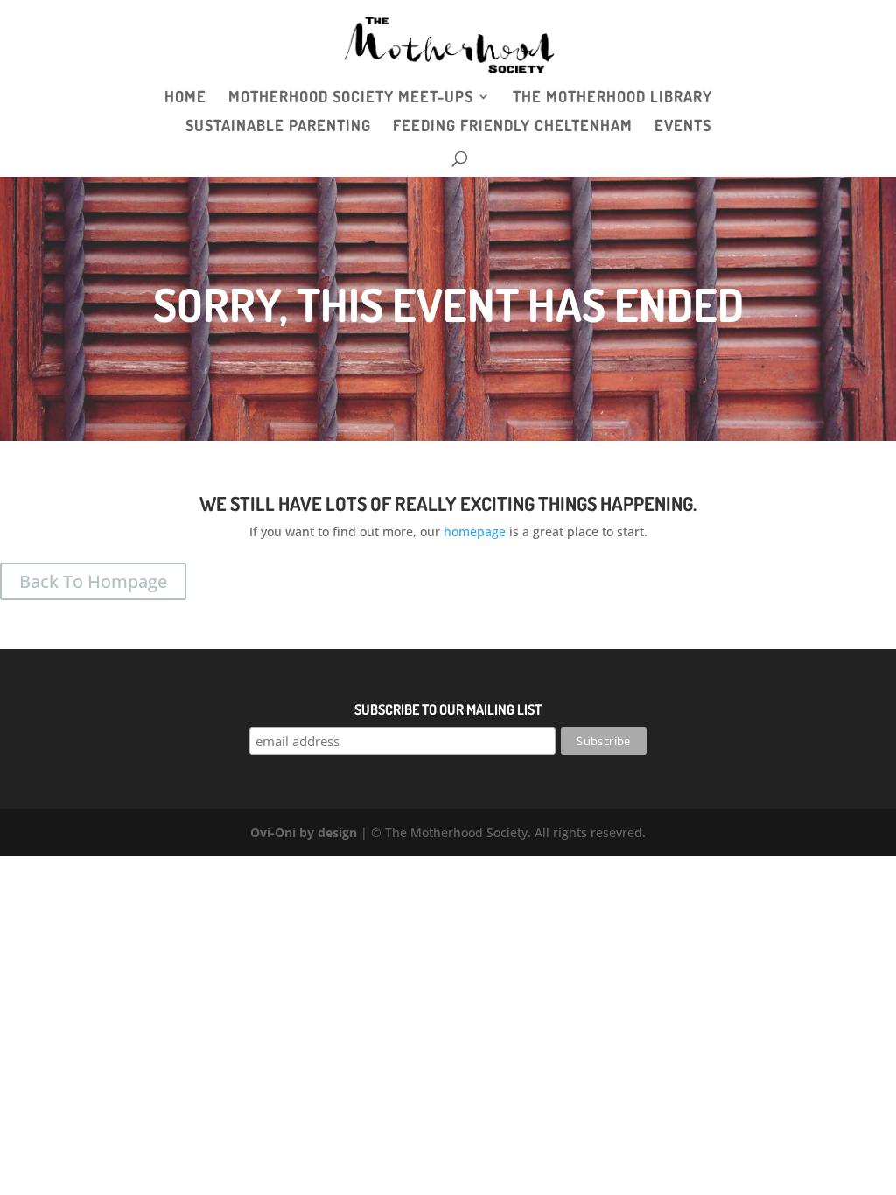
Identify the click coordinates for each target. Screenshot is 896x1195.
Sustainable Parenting (278, 127)
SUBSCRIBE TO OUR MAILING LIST (448, 709)
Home (185, 98)
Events (682, 127)
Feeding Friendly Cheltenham (513, 127)
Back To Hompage (93, 581)
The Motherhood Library (612, 98)
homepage (475, 531)
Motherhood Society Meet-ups (350, 98)
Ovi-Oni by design (303, 832)
